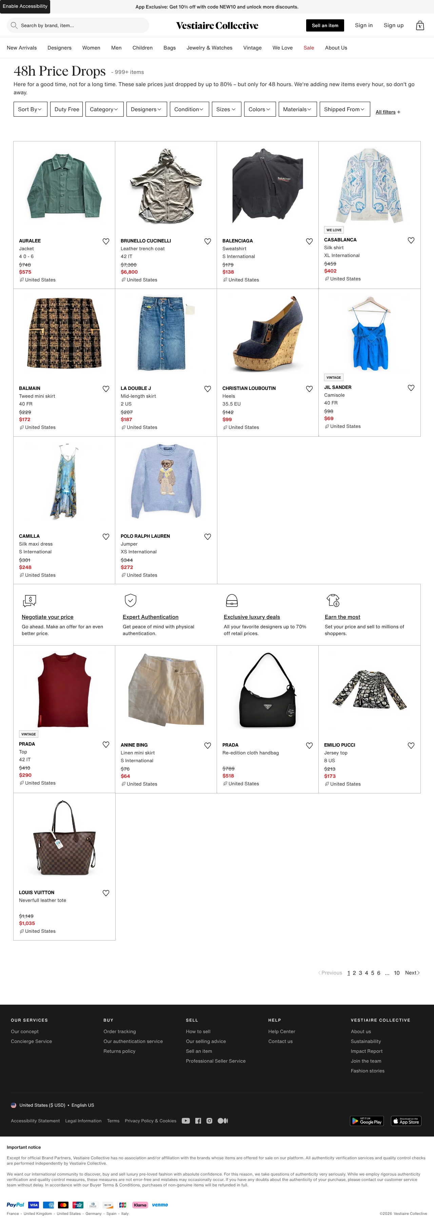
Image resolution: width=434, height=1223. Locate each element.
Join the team (366, 1061)
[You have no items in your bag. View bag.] (420, 25)
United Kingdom (38, 1213)
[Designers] (77, 48)
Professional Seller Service (215, 1061)
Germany (93, 1213)
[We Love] (298, 48)
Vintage (252, 48)
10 (397, 973)
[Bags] (181, 48)
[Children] (158, 48)
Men (116, 48)
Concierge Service (31, 1041)
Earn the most (342, 617)
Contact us (281, 1041)
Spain (111, 1213)
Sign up (394, 25)
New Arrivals (22, 48)
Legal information (83, 1121)
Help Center (282, 1031)
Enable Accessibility (25, 6)
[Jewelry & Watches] (237, 48)
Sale (309, 48)
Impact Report (367, 1051)
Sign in (364, 25)
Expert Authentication (151, 617)
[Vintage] (267, 48)
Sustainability (366, 1041)
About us (361, 1031)
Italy (125, 1213)
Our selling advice (206, 1041)
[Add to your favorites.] (106, 241)
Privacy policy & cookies (150, 1121)
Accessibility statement (35, 1121)
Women (91, 48)
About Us (336, 48)
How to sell (198, 1031)
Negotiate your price (48, 617)
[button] (420, 25)
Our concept (25, 1031)
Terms (113, 1121)
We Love (283, 48)
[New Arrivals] (42, 48)
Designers (59, 48)
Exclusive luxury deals (252, 617)
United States (69, 1213)
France (13, 1213)
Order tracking (119, 1031)
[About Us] (352, 48)
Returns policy (119, 1051)
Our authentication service (133, 1041)
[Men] (127, 48)
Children (143, 48)
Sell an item (325, 25)
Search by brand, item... (47, 25)
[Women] (105, 48)
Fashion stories (367, 1070)
